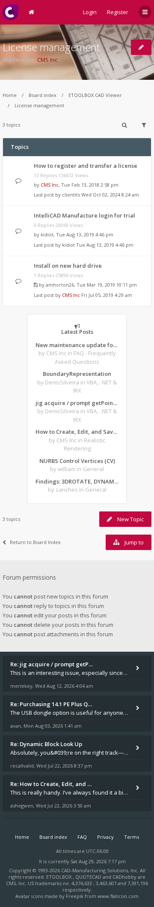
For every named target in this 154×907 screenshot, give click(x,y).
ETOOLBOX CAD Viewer (95, 95)
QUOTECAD (89, 877)
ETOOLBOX (59, 877)
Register (117, 12)
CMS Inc (47, 59)
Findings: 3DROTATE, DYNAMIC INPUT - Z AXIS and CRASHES (77, 481)
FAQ (82, 837)
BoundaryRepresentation (77, 374)
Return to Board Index (35, 542)
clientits (71, 194)
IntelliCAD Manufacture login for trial (84, 215)
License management (51, 47)
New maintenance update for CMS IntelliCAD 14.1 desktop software (77, 345)
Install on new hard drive (68, 265)
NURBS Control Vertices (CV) (77, 461)
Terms (131, 837)
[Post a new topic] (141, 47)
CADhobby (124, 877)
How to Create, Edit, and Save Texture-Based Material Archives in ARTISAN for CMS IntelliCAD (77, 431)
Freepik (74, 896)
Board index (42, 95)
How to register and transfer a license (85, 165)
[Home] (10, 12)
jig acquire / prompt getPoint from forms (77, 403)
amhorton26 (60, 284)
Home (10, 95)
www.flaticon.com (118, 896)
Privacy (105, 837)
